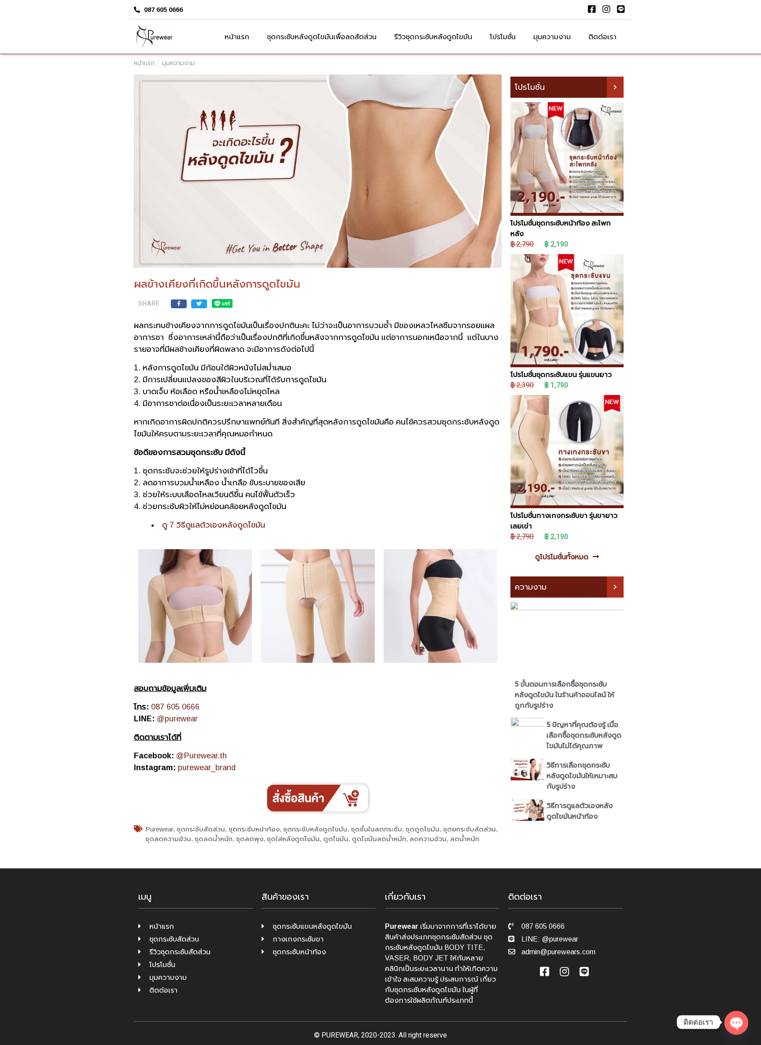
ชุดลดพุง (249, 838)
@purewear (177, 718)
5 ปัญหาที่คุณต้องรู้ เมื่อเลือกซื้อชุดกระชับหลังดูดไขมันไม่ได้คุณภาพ (584, 735)
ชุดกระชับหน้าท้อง (254, 829)
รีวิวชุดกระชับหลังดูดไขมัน (433, 37)
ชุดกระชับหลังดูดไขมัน (315, 829)
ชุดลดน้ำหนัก (214, 838)
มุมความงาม (552, 37)
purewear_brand (207, 767)
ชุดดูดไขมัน (423, 829)
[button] (615, 87)
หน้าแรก (237, 37)
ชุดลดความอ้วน (168, 838)
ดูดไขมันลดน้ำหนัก (379, 838)
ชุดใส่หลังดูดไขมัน (293, 838)
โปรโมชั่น (503, 37)
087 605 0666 (175, 706)
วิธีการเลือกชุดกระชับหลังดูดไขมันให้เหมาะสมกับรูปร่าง (582, 776)
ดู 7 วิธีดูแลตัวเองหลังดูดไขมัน (213, 525)
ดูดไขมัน (335, 838)
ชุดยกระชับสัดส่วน (469, 829)
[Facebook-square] (592, 9)
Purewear (159, 829)
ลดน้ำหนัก (464, 838)
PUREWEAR (339, 1035)
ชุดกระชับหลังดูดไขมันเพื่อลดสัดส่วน (322, 37)
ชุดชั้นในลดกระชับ (376, 829)
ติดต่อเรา (602, 37)
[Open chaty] (736, 1022)
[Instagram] (606, 9)
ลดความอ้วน (428, 838)
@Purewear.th (201, 755)
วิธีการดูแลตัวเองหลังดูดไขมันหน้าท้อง (580, 811)
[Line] (621, 9)
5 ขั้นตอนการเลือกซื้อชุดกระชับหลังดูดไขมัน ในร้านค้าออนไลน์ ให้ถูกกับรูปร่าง (564, 695)
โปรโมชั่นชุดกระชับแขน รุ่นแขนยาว (561, 374)
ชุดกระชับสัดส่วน (201, 829)
